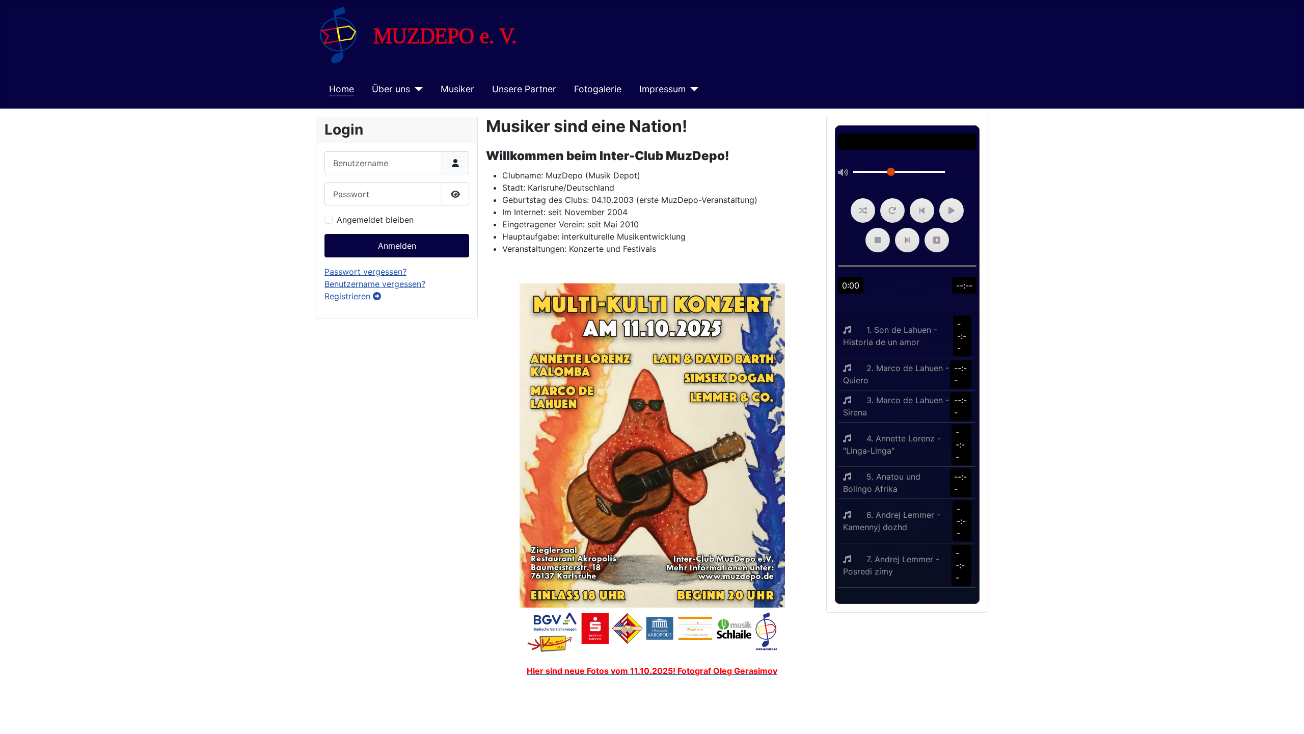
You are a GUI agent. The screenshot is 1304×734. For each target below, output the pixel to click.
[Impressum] (692, 89)
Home (341, 89)
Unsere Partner (524, 89)
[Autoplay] (937, 240)
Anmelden (397, 246)
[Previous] (922, 210)
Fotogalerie (597, 89)
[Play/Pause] (951, 210)
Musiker (457, 89)
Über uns (391, 89)
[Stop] (877, 240)
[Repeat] (892, 210)
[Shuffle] (863, 210)
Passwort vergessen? (365, 272)
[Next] (907, 240)
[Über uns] (416, 89)
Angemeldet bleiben (375, 220)
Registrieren (348, 296)
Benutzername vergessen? (374, 284)
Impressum (662, 89)
